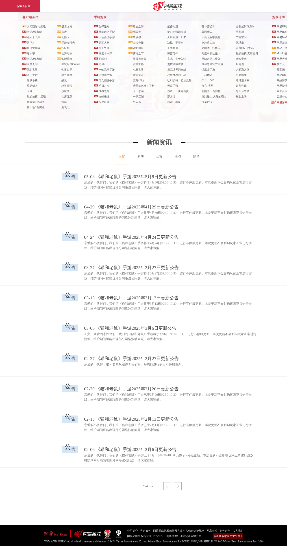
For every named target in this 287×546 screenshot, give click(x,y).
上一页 (167, 486)
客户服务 (145, 530)
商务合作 (225, 530)
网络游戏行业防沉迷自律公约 (183, 536)
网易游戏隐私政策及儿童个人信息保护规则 (178, 530)
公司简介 (132, 530)
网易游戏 (212, 530)
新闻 (140, 156)
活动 (178, 156)
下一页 (178, 486)
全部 (122, 156)
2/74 (145, 486)
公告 (159, 156)
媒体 (196, 156)
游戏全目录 (23, 6)
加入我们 (238, 530)
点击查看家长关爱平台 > (228, 536)
